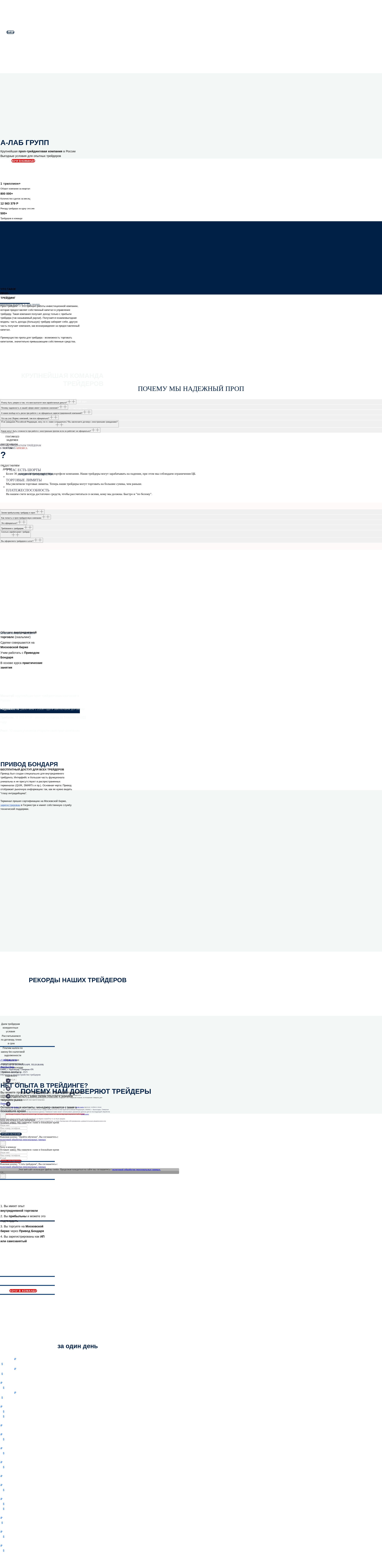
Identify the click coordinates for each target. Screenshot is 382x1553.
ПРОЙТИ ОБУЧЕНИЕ (11, 1134)
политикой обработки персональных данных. (136, 1169)
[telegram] (8, 1105)
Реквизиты (5, 1103)
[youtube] (8, 1097)
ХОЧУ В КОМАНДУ (23, 160)
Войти (10, 32)
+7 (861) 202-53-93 (8, 1060)
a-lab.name (15, 1107)
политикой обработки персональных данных (23, 1139)
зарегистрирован (10, 805)
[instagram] (8, 1090)
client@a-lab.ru (7, 1067)
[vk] (8, 1082)
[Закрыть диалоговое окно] (3, 1116)
